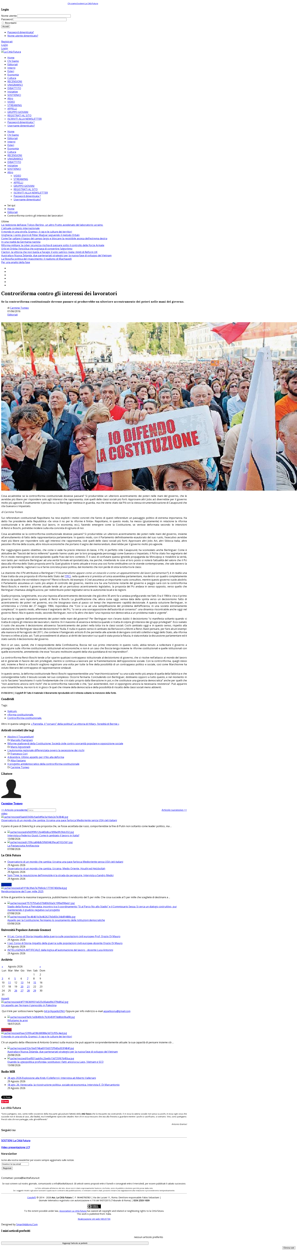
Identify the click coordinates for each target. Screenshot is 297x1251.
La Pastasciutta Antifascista (23, 845)
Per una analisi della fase (15, 262)
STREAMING (21, 179)
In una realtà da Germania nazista (20, 242)
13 (22, 982)
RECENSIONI (14, 155)
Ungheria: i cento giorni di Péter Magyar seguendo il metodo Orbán (40, 235)
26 (15, 990)
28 (28, 990)
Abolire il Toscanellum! (20, 736)
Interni (11, 141)
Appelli (5, 998)
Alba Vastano (18, 760)
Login (4, 45)
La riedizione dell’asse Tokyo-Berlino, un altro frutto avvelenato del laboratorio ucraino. (52, 225)
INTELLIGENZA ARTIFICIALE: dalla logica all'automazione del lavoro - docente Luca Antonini (60, 950)
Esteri (10, 145)
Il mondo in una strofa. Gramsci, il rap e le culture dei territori (36, 231)
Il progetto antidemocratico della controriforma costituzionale (43, 764)
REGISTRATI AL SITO (26, 189)
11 (9, 982)
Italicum (12, 711)
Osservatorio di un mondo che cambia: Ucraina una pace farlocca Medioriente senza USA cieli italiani (59, 820)
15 (34, 982)
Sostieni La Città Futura (87, 3)
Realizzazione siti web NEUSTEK (94, 1218)
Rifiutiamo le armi (17, 1020)
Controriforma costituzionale (24, 718)
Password (7, 19)
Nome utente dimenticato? (22, 35)
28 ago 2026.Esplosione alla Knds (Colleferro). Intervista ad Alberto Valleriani (51, 1078)
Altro (10, 172)
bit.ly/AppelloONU (54, 1011)
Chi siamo (72, 3)
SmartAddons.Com (27, 1224)
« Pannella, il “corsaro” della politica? (52, 724)
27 (22, 990)
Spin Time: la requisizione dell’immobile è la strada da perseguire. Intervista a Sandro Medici (60, 875)
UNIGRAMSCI (15, 158)
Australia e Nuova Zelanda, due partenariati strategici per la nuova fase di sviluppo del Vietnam (56, 255)
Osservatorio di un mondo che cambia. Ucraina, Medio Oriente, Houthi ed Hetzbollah (56, 868)
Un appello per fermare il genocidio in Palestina (28, 1005)
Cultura (11, 152)
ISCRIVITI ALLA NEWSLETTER (31, 192)
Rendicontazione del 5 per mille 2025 (22, 891)
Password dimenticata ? (27, 196)
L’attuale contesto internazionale (20, 228)
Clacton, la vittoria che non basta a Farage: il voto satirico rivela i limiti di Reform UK (49, 252)
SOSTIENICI (14, 169)
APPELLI (18, 182)
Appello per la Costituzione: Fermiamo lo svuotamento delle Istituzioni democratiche (56, 920)
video (4, 813)
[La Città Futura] (11, 51)
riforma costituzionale (20, 714)
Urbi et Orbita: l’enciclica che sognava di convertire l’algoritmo (36, 248)
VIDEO (17, 175)
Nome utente (9, 15)
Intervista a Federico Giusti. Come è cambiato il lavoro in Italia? (43, 835)
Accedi (5, 26)
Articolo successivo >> (174, 810)
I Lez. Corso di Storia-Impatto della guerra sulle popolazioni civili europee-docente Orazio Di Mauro (65, 943)
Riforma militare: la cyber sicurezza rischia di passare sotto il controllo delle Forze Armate (52, 245)
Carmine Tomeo (19, 308)
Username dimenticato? (27, 199)
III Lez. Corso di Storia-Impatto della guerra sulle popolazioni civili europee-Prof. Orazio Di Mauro (63, 936)
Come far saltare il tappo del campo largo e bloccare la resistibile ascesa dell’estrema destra (54, 238)
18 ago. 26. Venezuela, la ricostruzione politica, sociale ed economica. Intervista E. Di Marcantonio (63, 1084)
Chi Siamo (13, 135)
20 (22, 986)
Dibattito (6, 1029)
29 (34, 990)
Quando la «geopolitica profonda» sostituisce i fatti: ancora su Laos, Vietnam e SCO (55, 1062)
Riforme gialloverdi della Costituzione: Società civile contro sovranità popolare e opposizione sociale (65, 743)
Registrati (7, 41)
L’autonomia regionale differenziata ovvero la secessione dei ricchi (45, 750)
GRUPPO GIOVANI (24, 186)
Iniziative (12, 165)
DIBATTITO (14, 162)
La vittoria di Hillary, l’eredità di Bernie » (96, 724)
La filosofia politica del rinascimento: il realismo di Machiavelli (36, 259)
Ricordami (10, 23)
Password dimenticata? (20, 32)
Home (10, 131)
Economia (13, 148)
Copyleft (31, 1197)
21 (28, 986)
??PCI (68, 576)
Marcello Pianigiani (22, 740)
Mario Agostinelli (20, 747)
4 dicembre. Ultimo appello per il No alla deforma (35, 757)
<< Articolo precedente (14, 810)
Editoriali (12, 138)
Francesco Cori (19, 753)
